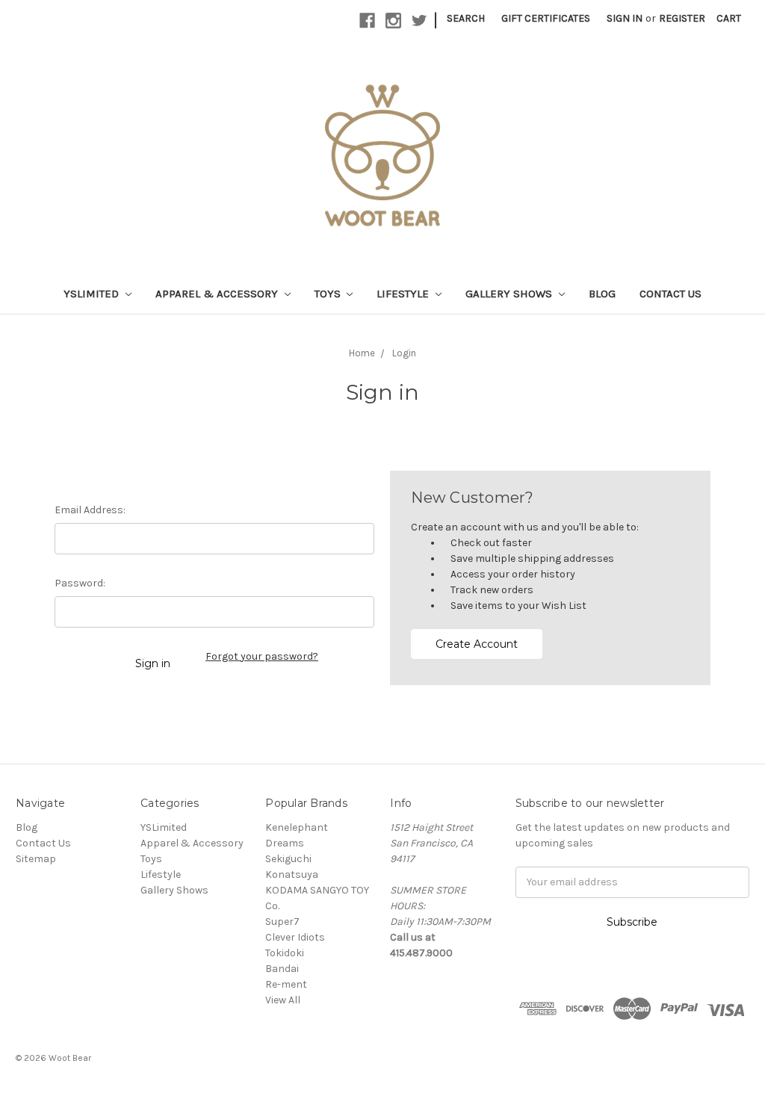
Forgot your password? (261, 656)
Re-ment (286, 984)
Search (466, 18)
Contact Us (670, 293)
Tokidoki (284, 953)
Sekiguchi (288, 858)
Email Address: (90, 510)
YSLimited (93, 293)
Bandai (282, 968)
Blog (602, 293)
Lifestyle (404, 293)
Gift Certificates (545, 18)
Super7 (282, 921)
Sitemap (36, 858)
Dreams (284, 843)
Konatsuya (291, 874)
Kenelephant (296, 827)
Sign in (624, 18)
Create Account (477, 644)
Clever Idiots (295, 937)
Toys (329, 293)
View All (282, 1000)
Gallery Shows (510, 293)
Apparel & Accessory (218, 293)
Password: (80, 583)
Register (682, 18)
